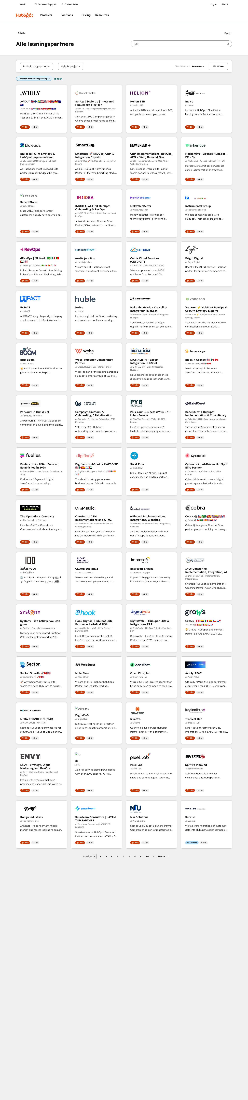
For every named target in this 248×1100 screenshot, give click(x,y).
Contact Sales (71, 4)
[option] (35, 66)
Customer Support (47, 4)
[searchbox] (181, 43)
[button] (228, 33)
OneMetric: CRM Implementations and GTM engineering (92, 518)
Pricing (86, 15)
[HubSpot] (24, 15)
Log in (213, 4)
